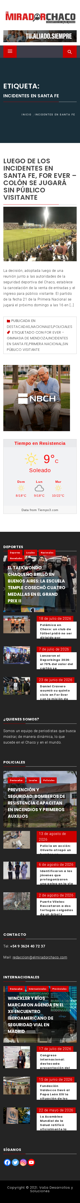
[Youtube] (31, 1162)
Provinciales (59, 989)
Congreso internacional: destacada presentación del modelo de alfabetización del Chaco (56, 1068)
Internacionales (37, 989)
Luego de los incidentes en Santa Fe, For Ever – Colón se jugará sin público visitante (40, 179)
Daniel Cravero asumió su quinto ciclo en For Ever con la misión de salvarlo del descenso (55, 696)
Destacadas (18, 326)
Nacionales (42, 326)
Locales (30, 552)
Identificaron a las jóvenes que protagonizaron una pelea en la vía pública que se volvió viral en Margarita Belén (56, 883)
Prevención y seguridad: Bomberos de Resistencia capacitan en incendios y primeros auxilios (36, 803)
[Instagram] (23, 1162)
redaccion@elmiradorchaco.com (40, 957)
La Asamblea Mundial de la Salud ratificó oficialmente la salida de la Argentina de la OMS (53, 1129)
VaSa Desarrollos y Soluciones (51, 1189)
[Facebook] (7, 1162)
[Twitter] (15, 1162)
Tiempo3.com (48, 510)
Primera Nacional (45, 343)
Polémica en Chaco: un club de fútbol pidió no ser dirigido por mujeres (56, 633)
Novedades (16, 558)
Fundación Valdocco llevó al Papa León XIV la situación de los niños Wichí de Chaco (55, 1096)
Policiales (62, 326)
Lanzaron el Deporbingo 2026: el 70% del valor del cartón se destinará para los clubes (56, 666)
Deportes (15, 552)
